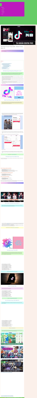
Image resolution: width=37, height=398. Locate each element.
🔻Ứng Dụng (3, 12)
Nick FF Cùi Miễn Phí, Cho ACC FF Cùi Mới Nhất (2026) (6, 372)
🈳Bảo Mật (3, 7)
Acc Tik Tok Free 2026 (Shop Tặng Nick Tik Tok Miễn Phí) (7, 395)
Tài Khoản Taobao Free (14, 154)
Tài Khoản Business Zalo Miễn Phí (13, 298)
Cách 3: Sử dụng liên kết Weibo (6, 66)
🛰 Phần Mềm (3, 11)
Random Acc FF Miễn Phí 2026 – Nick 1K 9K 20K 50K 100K (7, 396)
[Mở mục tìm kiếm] (1, 2)
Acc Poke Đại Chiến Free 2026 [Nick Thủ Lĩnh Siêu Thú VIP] (7, 358)
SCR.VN (5, 397)
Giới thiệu (8, 397)
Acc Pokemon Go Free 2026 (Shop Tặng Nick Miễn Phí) (6, 345)
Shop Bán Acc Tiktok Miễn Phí (15, 227)
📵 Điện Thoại (3, 8)
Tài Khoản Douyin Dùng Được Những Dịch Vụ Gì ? (7, 63)
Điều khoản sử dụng (17, 397)
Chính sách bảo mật (12, 397)
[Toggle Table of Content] (1, 62)
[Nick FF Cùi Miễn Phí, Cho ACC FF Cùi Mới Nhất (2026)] (12, 366)
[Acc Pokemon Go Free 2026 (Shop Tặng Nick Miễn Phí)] (12, 339)
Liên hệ (21, 397)
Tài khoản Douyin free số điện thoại (5, 64)
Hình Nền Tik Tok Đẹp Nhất (14, 271)
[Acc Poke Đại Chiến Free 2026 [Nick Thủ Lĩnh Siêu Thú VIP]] (12, 352)
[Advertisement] (18, 21)
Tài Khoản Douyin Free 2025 (5, 67)
